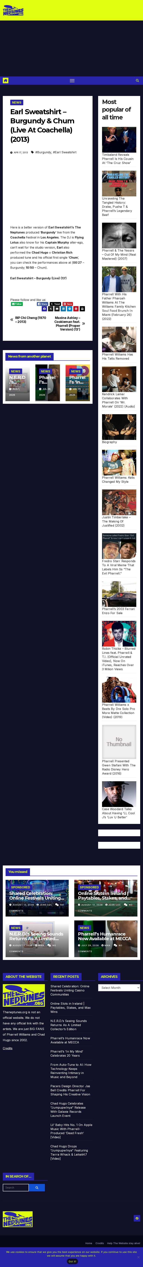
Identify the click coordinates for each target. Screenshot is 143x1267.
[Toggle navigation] (72, 80)
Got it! (72, 1261)
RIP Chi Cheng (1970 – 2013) (30, 320)
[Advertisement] (71, 48)
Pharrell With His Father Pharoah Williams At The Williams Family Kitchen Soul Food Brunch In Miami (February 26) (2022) (119, 306)
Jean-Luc (46, 904)
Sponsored (20, 887)
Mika (41, 945)
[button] (137, 80)
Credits (7, 1048)
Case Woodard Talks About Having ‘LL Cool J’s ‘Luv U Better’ (118, 813)
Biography (109, 442)
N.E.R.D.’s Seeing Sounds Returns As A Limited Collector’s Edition (36, 938)
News (16, 102)
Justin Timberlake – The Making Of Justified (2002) (116, 521)
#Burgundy (43, 152)
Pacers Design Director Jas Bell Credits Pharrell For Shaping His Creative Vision (70, 1090)
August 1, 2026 (23, 945)
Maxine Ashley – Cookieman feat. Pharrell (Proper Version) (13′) (67, 323)
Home (88, 1243)
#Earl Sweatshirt (64, 152)
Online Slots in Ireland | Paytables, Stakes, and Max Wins (103, 898)
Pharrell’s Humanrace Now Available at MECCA (104, 936)
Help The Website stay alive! (123, 1243)
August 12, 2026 (92, 904)
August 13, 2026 (24, 904)
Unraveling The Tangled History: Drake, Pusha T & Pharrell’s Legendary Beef (117, 207)
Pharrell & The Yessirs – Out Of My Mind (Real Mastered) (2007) (119, 254)
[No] (138, 1257)
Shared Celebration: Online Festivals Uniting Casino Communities (35, 898)
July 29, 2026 (90, 945)
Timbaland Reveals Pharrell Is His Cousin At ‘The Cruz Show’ (118, 159)
